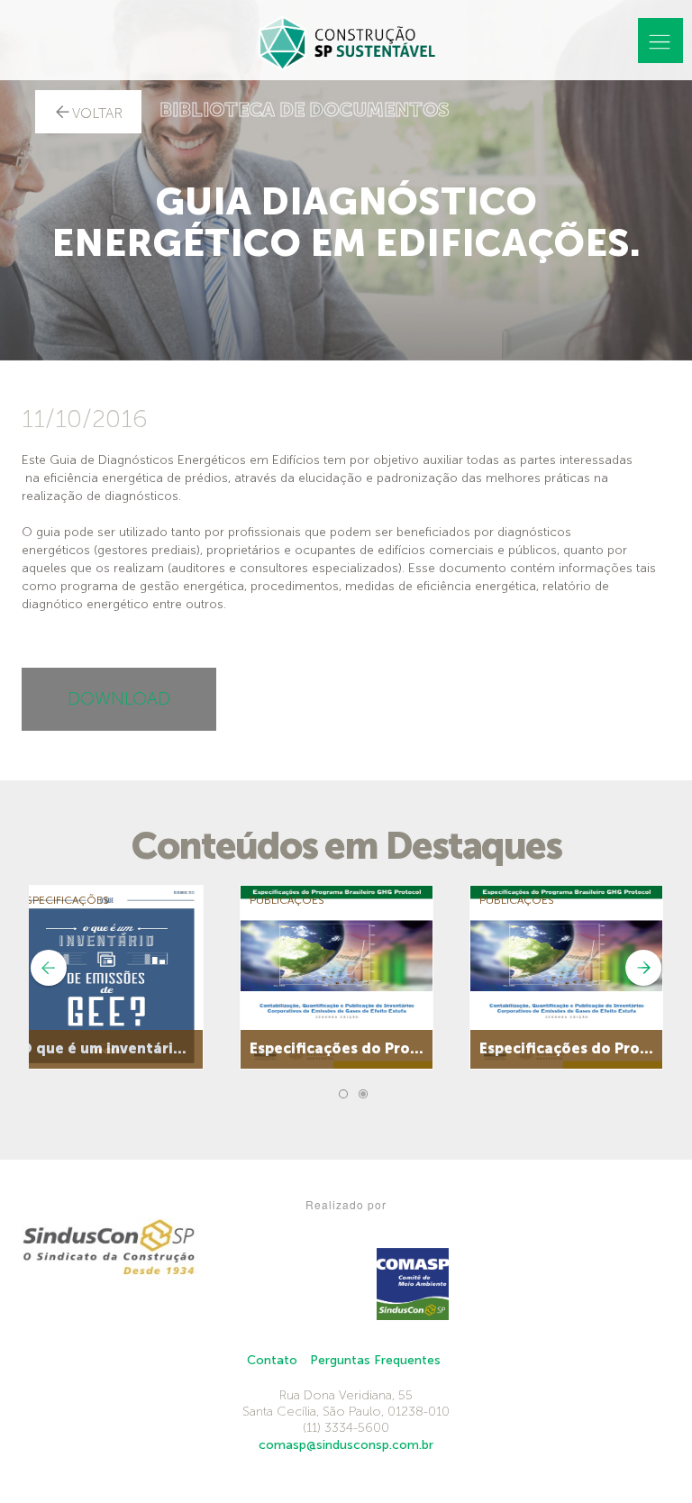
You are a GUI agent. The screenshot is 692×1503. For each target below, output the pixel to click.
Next (643, 968)
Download (119, 698)
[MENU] (660, 40)
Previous (49, 968)
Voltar (97, 113)
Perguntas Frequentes (375, 1360)
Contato (272, 1360)
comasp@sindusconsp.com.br (346, 1445)
